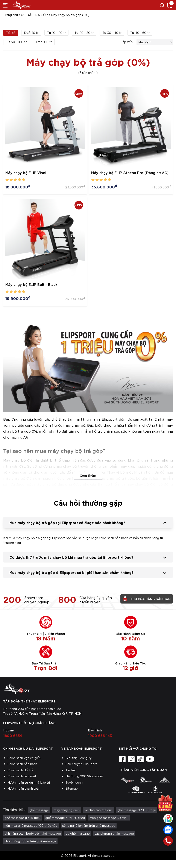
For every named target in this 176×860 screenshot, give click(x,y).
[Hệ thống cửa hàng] (168, 818)
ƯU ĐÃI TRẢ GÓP (34, 15)
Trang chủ (10, 15)
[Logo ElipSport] (21, 5)
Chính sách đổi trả (20, 770)
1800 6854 (12, 735)
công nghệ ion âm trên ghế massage (88, 825)
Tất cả (10, 33)
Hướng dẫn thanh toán (24, 788)
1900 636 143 (100, 735)
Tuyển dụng (74, 782)
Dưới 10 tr (31, 33)
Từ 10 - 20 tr (56, 33)
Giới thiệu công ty (78, 758)
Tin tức (70, 770)
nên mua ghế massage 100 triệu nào (31, 825)
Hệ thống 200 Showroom (84, 776)
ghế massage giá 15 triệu (23, 818)
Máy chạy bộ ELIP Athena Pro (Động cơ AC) (129, 172)
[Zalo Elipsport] (168, 829)
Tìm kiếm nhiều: (14, 809)
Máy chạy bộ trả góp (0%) (70, 15)
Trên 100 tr (43, 42)
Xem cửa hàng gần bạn (150, 599)
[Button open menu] (5, 5)
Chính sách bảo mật (22, 776)
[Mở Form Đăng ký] (165, 803)
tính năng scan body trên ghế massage (33, 833)
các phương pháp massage (114, 833)
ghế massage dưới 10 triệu (136, 810)
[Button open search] (162, 5)
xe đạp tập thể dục (98, 810)
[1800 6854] (168, 841)
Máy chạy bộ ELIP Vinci (25, 172)
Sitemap (71, 788)
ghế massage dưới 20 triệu (65, 818)
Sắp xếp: (127, 42)
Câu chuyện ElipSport (81, 764)
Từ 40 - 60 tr (140, 33)
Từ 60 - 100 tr (16, 42)
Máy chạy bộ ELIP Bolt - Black (31, 284)
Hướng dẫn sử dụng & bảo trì (29, 782)
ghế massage (39, 810)
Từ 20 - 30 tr (84, 33)
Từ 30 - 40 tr (111, 33)
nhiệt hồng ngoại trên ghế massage (30, 841)
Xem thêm (88, 475)
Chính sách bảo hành (22, 764)
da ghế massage (78, 833)
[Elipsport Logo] (88, 689)
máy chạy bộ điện (67, 810)
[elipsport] (127, 780)
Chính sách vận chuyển (24, 758)
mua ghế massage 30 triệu (109, 818)
